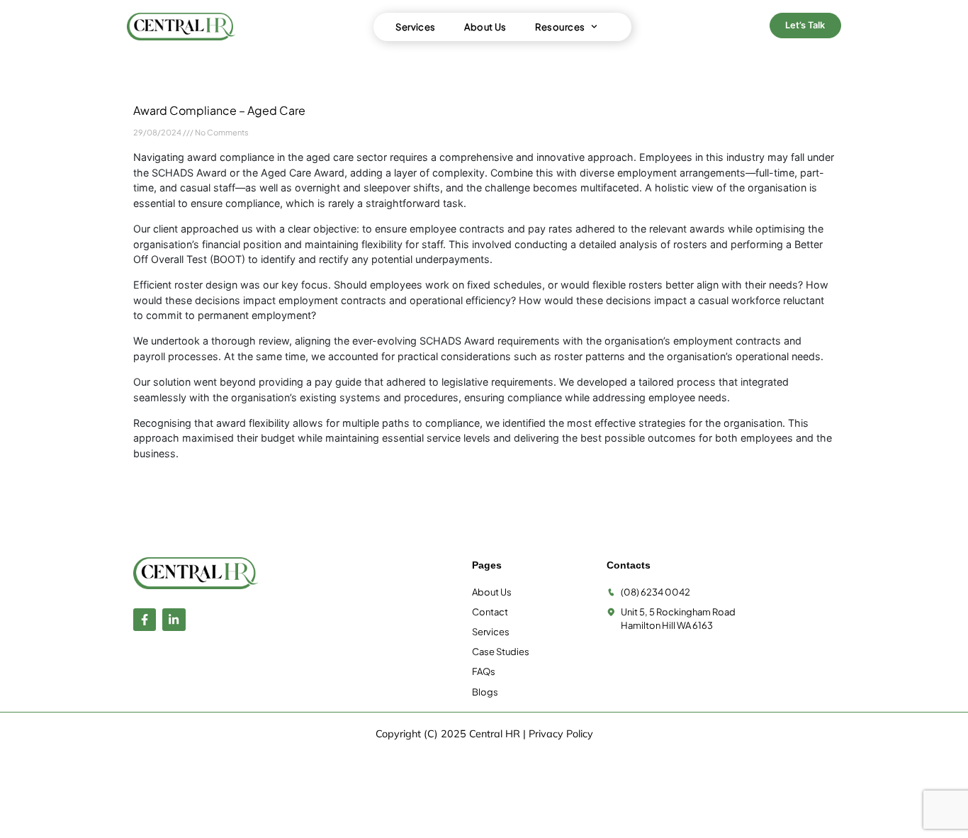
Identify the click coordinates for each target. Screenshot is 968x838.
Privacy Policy (561, 733)
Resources (560, 27)
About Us (485, 27)
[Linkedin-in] (173, 619)
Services (415, 27)
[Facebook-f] (144, 619)
